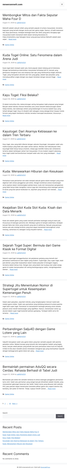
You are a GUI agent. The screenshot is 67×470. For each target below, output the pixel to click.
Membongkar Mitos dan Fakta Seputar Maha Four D (21, 432)
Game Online (9, 45)
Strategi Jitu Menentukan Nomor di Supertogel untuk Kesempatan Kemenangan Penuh (28, 288)
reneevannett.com (12, 4)
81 (10, 403)
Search (5, 413)
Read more (12, 39)
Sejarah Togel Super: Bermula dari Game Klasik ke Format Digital (31, 247)
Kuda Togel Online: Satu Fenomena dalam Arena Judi (21, 435)
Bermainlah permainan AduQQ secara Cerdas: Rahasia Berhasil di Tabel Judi (30, 368)
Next (14, 403)
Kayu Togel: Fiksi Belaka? (21, 95)
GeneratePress (45, 467)
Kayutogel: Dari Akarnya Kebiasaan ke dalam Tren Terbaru (30, 133)
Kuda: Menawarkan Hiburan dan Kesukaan (33, 171)
